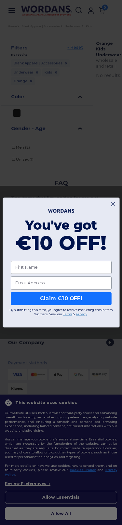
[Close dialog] (112, 204)
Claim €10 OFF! (61, 298)
